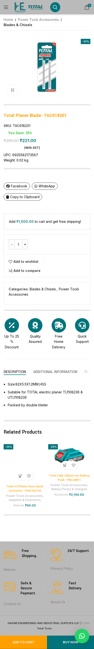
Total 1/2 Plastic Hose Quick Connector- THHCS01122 (24, 488)
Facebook (19, 186)
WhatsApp (47, 186)
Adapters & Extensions (25, 500)
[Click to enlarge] (12, 90)
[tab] (15, 372)
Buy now (70, 642)
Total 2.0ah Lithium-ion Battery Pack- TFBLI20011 (69, 478)
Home (8, 19)
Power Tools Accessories (38, 19)
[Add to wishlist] (29, 476)
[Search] (55, 7)
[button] (20, 476)
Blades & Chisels (18, 25)
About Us (58, 602)
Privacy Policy (62, 568)
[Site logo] (29, 7)
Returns (10, 570)
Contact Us (12, 604)
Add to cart (23, 642)
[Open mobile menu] (6, 7)
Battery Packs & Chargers (69, 489)
